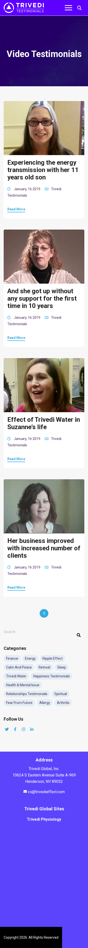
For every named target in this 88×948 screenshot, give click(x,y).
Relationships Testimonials (26, 694)
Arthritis (63, 703)
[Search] (79, 635)
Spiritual (60, 694)
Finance (12, 658)
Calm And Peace (19, 667)
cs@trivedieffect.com (46, 791)
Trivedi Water (16, 676)
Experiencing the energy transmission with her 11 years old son (42, 170)
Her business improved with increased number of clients (43, 548)
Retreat (44, 667)
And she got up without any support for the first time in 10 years (42, 298)
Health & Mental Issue (22, 685)
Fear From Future (19, 703)
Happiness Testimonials (51, 676)
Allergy (44, 703)
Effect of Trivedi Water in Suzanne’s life (43, 423)
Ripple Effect (53, 658)
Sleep (61, 667)
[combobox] (44, 632)
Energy (30, 658)
